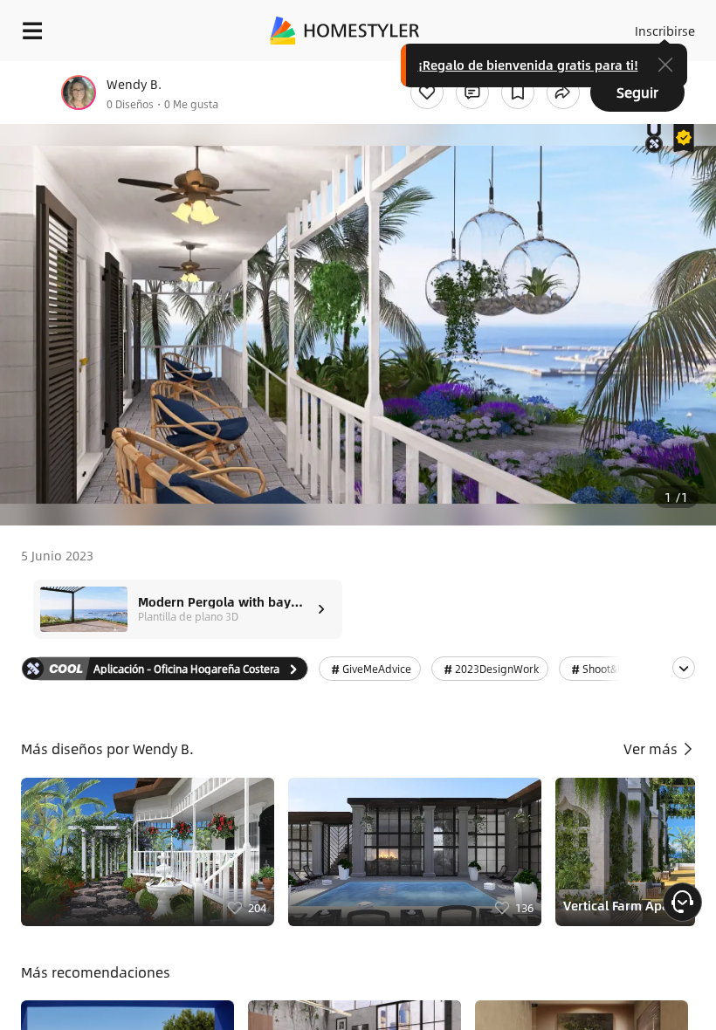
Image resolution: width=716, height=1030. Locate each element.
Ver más (652, 748)
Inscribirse (665, 30)
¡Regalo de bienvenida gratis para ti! (528, 64)
